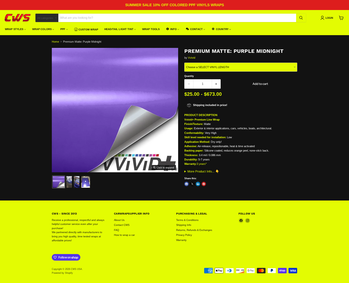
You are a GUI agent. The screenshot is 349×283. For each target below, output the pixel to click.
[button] (58, 182)
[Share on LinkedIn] (198, 184)
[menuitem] (15, 29)
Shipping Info (183, 224)
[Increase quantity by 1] (216, 84)
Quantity (189, 76)
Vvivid (191, 57)
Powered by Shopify (62, 273)
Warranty (181, 240)
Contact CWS (121, 224)
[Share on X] (192, 184)
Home (55, 41)
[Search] (301, 18)
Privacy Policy (184, 234)
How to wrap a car (124, 234)
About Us (119, 220)
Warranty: (190, 163)
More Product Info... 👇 (203, 171)
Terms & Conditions (187, 220)
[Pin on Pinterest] (204, 184)
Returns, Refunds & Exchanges (194, 230)
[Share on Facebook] (186, 184)
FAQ (116, 230)
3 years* (202, 163)
